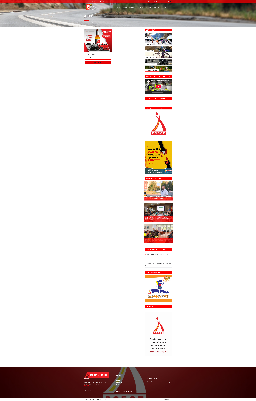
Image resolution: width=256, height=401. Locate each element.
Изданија (156, 7)
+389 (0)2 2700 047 (157, 1)
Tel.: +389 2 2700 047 (155, 385)
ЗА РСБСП (118, 375)
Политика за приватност (122, 389)
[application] (158, 86)
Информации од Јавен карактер (124, 391)
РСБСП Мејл (104, 399)
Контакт (164, 7)
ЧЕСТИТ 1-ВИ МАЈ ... (91, 55)
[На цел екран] (170, 92)
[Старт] (147, 92)
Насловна (119, 7)
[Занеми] (168, 92)
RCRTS (171, 399)
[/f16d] (95, 1)
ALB (169, 1)
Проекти (148, 7)
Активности (133, 7)
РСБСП (125, 7)
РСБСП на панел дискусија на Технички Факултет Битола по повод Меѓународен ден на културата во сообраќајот (158, 240)
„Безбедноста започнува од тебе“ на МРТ (154, 198)
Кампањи (142, 7)
